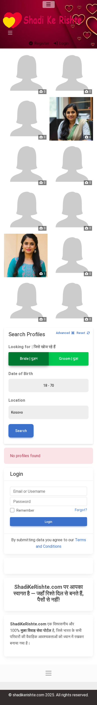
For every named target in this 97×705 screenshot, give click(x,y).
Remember (25, 510)
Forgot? (81, 510)
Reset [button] (81, 333)
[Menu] (49, 4)
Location (16, 400)
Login (63, 43)
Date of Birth (20, 373)
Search (21, 431)
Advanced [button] (63, 333)
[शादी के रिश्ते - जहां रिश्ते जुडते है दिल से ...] (44, 20)
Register (41, 43)
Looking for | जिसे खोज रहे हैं (31, 346)
